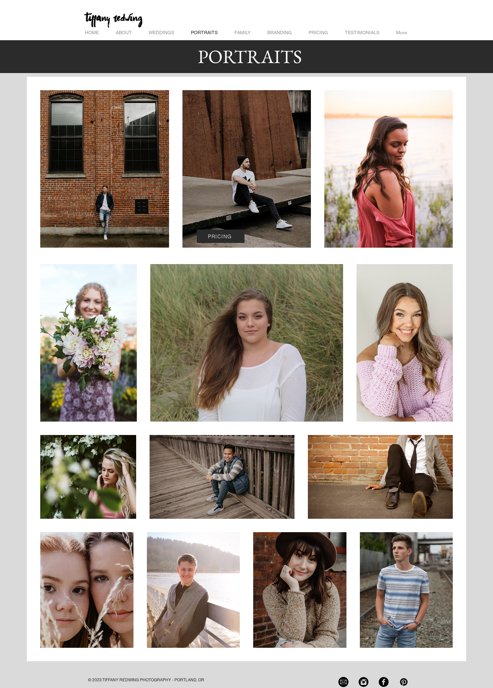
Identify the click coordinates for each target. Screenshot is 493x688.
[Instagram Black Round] (364, 682)
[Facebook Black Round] (384, 682)
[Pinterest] (404, 682)
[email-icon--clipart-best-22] (343, 682)
